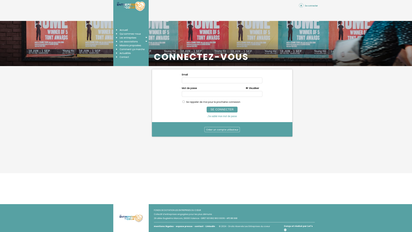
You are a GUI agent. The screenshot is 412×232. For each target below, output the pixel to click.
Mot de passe (220, 88)
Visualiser (254, 88)
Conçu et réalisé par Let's (298, 226)
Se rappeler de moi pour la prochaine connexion (213, 102)
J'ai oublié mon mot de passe (222, 116)
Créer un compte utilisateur (222, 129)
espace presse (184, 226)
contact (199, 226)
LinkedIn (210, 226)
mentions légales (164, 226)
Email (185, 74)
